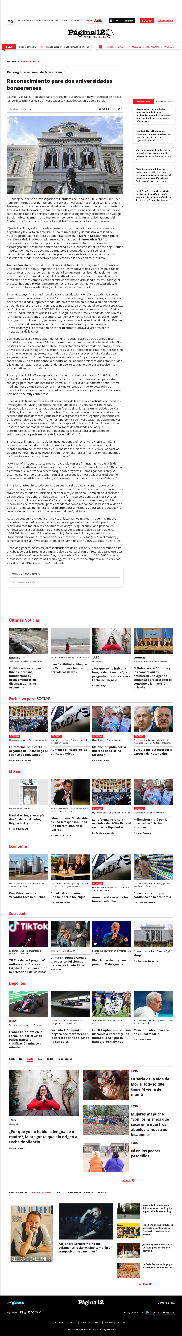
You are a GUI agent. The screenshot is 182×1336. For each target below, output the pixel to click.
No (20, 1058)
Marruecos (122, 46)
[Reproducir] (111, 20)
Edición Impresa (25, 20)
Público (102, 1192)
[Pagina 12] (91, 33)
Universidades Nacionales (24, 582)
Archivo (59, 1322)
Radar (49, 1058)
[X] (29, 1312)
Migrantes (136, 46)
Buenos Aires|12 (29, 61)
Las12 (30, 1058)
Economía (75, 20)
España (110, 46)
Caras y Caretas (18, 1192)
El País (64, 20)
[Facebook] (21, 1312)
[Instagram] (25, 1312)
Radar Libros (65, 1058)
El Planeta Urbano (42, 1192)
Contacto (72, 1322)
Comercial (163, 1302)
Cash (12, 1058)
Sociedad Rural (152, 46)
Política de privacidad (90, 1322)
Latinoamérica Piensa (80, 1192)
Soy (40, 1058)
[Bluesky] (32, 1312)
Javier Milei (169, 46)
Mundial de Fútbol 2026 (47, 20)
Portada (11, 61)
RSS (173, 1302)
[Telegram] (40, 1312)
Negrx (60, 1192)
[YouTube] (36, 1312)
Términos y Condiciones (116, 1322)
